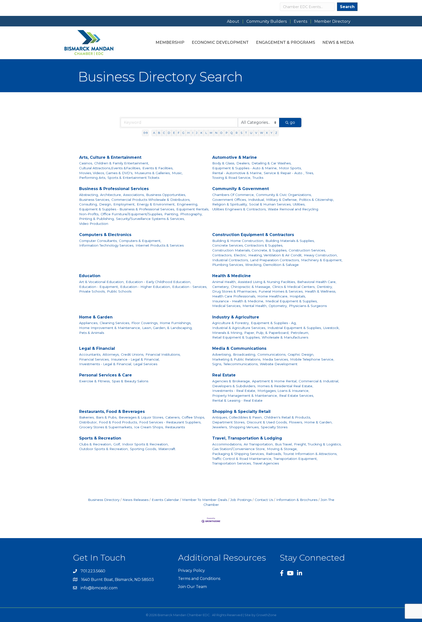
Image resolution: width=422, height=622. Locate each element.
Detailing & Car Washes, (271, 163)
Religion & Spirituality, (230, 204)
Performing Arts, (92, 178)
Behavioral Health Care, (316, 282)
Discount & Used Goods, (267, 422)
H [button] (188, 133)
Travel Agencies (266, 463)
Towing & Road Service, (231, 178)
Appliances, (88, 323)
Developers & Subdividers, (234, 386)
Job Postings (241, 500)
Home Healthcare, (272, 296)
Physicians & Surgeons (308, 306)
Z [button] (276, 133)
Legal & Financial (97, 348)
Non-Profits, (89, 214)
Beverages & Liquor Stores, (141, 417)
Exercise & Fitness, (94, 381)
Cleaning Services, (115, 323)
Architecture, (111, 195)
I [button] (192, 133)
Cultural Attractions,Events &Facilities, (110, 168)
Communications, (271, 354)
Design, (105, 204)
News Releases (135, 500)
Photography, (191, 214)
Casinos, (86, 163)
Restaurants (175, 427)
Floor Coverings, (144, 323)
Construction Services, (307, 250)
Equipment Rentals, (192, 209)
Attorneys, (111, 354)
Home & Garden (96, 317)
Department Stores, (228, 422)
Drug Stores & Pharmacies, (234, 291)
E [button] (174, 133)
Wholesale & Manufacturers (285, 337)
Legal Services (145, 364)
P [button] (227, 133)
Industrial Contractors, (230, 260)
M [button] (211, 133)
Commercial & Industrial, (319, 381)
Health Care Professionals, (234, 296)
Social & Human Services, (270, 204)
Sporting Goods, (143, 449)
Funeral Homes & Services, (281, 291)
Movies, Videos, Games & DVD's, (106, 173)
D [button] (169, 133)
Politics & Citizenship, (316, 200)
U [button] (251, 133)
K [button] (201, 133)
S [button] (241, 133)
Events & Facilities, (157, 168)
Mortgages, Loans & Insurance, (283, 391)
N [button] (216, 133)
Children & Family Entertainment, (121, 163)
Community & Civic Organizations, (284, 195)
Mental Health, (255, 306)
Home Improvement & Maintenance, (110, 328)
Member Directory (332, 21)
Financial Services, (94, 359)
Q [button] (232, 133)
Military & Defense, (281, 200)
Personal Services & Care (105, 375)
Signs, (217, 364)
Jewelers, (220, 427)
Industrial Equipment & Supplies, (294, 328)
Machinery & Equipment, (321, 260)
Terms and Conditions (199, 578)
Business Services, (94, 200)
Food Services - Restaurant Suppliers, (170, 422)
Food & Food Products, (118, 422)
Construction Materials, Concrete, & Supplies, (249, 250)
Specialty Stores (274, 427)
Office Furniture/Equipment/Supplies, (132, 214)
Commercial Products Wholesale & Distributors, (150, 200)
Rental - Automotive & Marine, (237, 173)
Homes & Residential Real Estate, (285, 386)
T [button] (246, 133)
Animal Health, (224, 282)
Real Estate (224, 375)
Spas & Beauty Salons (130, 381)
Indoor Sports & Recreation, (145, 444)
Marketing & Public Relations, (236, 359)
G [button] (183, 133)
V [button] (256, 133)
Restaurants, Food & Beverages (112, 411)
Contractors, (222, 255)
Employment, (124, 204)
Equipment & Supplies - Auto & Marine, (244, 168)
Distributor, (88, 422)
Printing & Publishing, (97, 219)
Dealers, (243, 163)
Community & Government (240, 188)
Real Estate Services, (296, 395)
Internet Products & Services (160, 245)
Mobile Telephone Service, (312, 359)
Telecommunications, (240, 364)
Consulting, (88, 204)
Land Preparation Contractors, (275, 260)
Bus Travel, (284, 444)
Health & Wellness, (320, 291)
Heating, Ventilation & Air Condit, (275, 255)
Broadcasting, (244, 354)
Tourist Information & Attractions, (310, 454)
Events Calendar (165, 500)
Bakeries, (87, 417)
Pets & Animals (91, 333)
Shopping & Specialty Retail (241, 411)
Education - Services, (189, 287)
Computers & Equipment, (140, 241)
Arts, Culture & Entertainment (110, 157)
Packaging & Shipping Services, (238, 454)
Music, (177, 173)
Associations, (134, 195)
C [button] (164, 133)
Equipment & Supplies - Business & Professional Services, (127, 209)
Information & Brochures (296, 500)
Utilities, (299, 204)
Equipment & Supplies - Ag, (273, 323)
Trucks (258, 178)
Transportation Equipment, (295, 459)
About (233, 21)
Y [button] (271, 133)
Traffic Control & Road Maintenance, (242, 459)
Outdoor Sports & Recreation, (103, 449)
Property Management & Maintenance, (245, 395)
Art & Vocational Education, (101, 282)
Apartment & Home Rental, (274, 381)
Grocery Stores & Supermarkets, (106, 427)
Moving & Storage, (282, 449)
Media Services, (276, 359)
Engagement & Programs (285, 42)
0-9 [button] (146, 133)
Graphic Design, (301, 354)
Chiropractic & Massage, (251, 287)
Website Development (278, 364)
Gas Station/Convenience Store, (238, 449)
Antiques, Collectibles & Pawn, (237, 417)
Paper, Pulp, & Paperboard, (266, 333)
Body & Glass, (223, 163)
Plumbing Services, (228, 265)
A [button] (154, 133)
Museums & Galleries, (152, 173)
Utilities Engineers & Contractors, (239, 209)
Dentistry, (325, 287)
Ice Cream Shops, (149, 427)
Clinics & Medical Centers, (293, 287)
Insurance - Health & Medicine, (238, 301)
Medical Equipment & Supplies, (291, 301)
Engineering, (187, 204)
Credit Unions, (132, 354)
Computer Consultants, (98, 241)
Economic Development (220, 42)
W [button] (261, 133)
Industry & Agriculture (235, 317)
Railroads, (274, 454)
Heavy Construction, (321, 255)
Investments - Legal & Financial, (105, 364)
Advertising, (222, 354)
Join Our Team (192, 586)
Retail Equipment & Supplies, (236, 337)
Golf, (117, 444)
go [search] (292, 122)
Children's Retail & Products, (287, 417)
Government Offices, (229, 200)
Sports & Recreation (100, 438)
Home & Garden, (318, 422)
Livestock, (331, 328)
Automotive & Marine (234, 157)
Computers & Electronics (105, 234)
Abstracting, (89, 195)
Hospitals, (298, 296)
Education (89, 275)
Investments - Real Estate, (234, 391)
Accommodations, (227, 444)
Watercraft (166, 449)
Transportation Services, (232, 463)
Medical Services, (226, 306)
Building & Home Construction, (238, 241)
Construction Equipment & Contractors (253, 234)
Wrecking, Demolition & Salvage (272, 265)
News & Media (338, 42)
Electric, (240, 255)
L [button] (206, 133)
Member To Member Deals (204, 500)
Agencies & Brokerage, (231, 381)
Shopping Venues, (244, 427)
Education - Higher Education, (145, 287)
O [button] (221, 133)
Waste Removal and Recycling (293, 209)
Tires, (310, 173)
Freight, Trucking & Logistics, (317, 444)
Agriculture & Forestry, (230, 323)
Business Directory (103, 500)
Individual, (256, 200)
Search (347, 6)
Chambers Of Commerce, (233, 195)
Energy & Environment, (156, 204)
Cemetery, (220, 287)
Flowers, (296, 422)
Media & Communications (239, 348)
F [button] (178, 133)
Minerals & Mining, (227, 333)
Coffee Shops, (193, 417)
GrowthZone (266, 615)
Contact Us (264, 500)
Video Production (93, 224)
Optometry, (278, 306)
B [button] (159, 133)
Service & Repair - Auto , (284, 173)
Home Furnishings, (175, 323)
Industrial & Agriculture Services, (239, 328)
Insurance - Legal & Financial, (135, 359)
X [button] (267, 133)
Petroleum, (300, 333)
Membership (170, 42)
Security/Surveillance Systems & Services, (150, 219)
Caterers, (172, 417)
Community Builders (266, 21)
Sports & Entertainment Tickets (133, 178)
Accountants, (90, 354)
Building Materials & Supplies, (290, 241)
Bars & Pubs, (106, 417)
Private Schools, (92, 291)
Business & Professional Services (114, 188)
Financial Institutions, (163, 354)
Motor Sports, (290, 168)
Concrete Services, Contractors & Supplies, (247, 245)
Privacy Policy (191, 570)
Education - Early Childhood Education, (158, 282)
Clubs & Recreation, (95, 444)
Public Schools (119, 291)
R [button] (237, 133)
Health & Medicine (231, 275)
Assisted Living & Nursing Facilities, (267, 282)
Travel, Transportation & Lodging (247, 438)
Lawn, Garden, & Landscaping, (167, 328)
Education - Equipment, (99, 287)
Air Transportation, (259, 444)
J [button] (196, 133)
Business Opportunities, (166, 195)
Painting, (171, 214)
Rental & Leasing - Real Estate (237, 400)
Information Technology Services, (106, 245)
